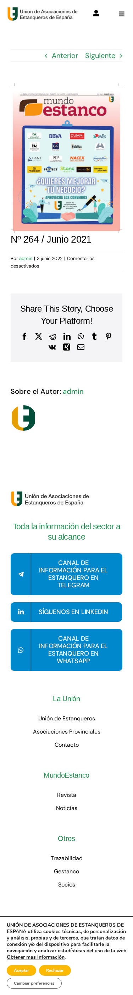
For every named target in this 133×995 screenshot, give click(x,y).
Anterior (65, 55)
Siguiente (100, 55)
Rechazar (55, 970)
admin (25, 258)
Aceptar (21, 970)
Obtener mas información (36, 957)
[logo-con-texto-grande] (44, 10)
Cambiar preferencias (34, 983)
